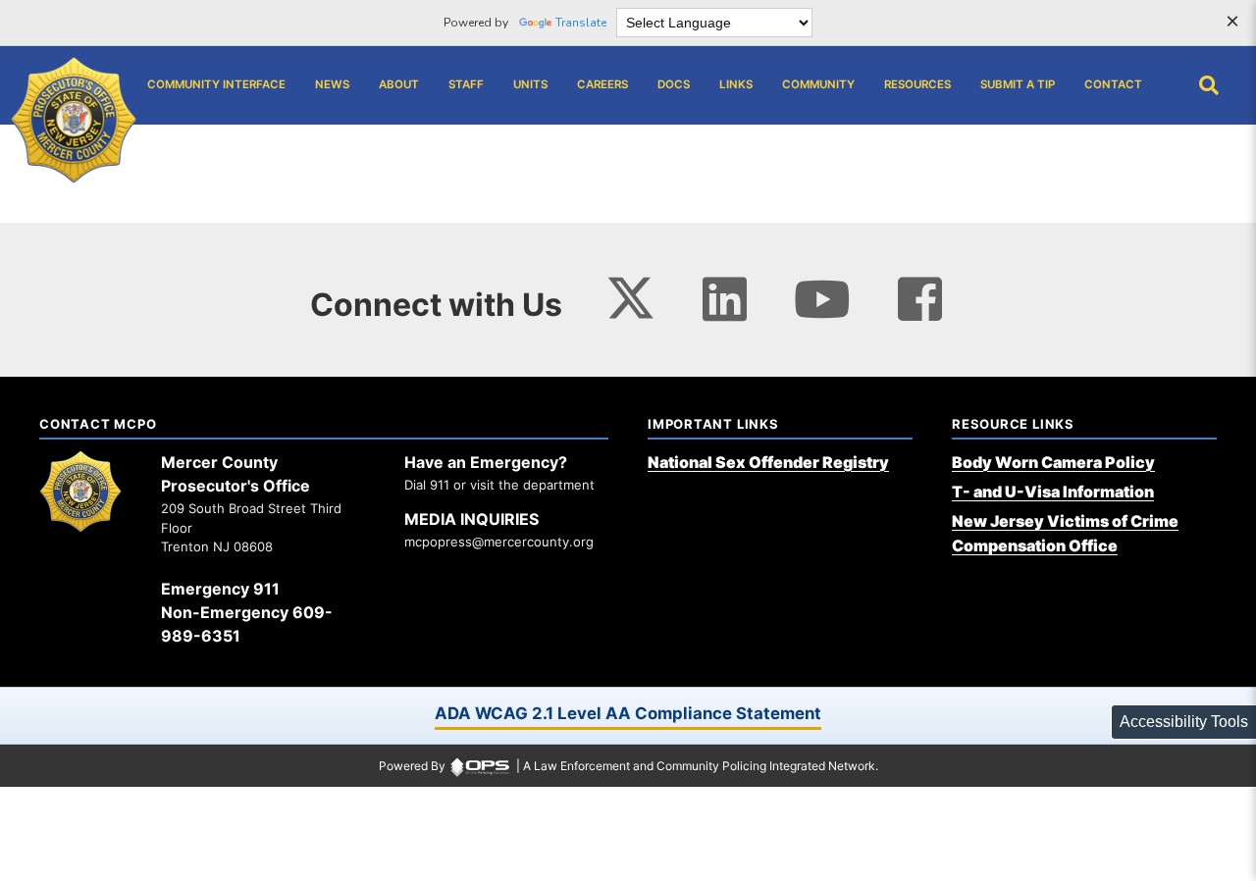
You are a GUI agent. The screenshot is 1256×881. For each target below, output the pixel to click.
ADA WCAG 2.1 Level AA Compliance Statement (628, 713)
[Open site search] (1208, 85)
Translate (580, 22)
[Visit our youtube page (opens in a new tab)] (822, 299)
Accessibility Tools (1184, 721)
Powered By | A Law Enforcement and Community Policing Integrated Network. (628, 765)
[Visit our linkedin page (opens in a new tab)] (725, 299)
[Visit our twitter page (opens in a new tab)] (630, 293)
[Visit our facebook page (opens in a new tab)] (920, 299)
